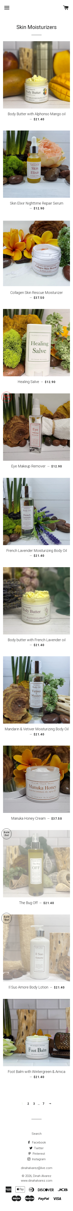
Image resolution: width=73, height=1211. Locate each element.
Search (37, 1134)
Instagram (38, 1159)
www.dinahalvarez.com (36, 1180)
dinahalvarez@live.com (36, 1168)
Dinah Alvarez (42, 1176)
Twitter (38, 1148)
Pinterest (38, 1154)
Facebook (38, 1142)
